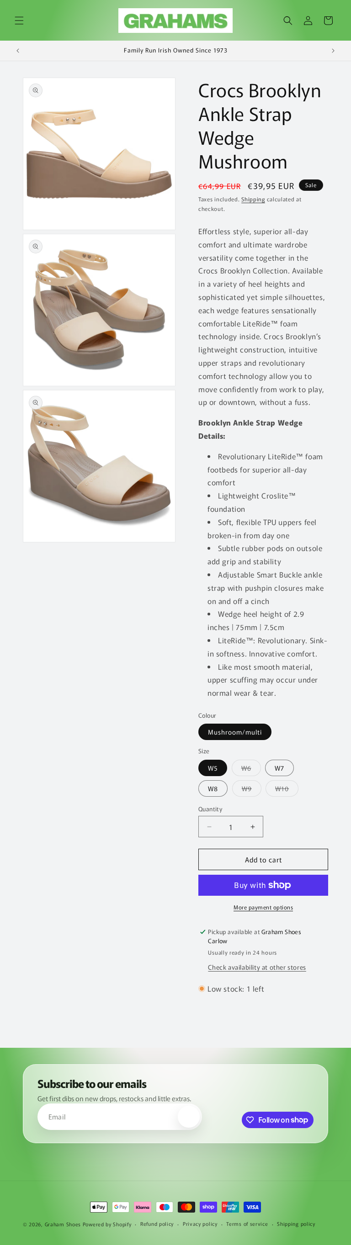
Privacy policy (200, 1223)
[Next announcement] (333, 51)
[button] (19, 21)
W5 (213, 767)
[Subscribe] (189, 1117)
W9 (251, 790)
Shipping (253, 199)
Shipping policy (296, 1223)
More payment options (263, 907)
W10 (286, 790)
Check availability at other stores (257, 967)
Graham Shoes (63, 1224)
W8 (213, 788)
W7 (279, 767)
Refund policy (157, 1223)
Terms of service (247, 1223)
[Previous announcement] (18, 51)
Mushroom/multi (235, 731)
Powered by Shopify (107, 1224)
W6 (251, 769)
